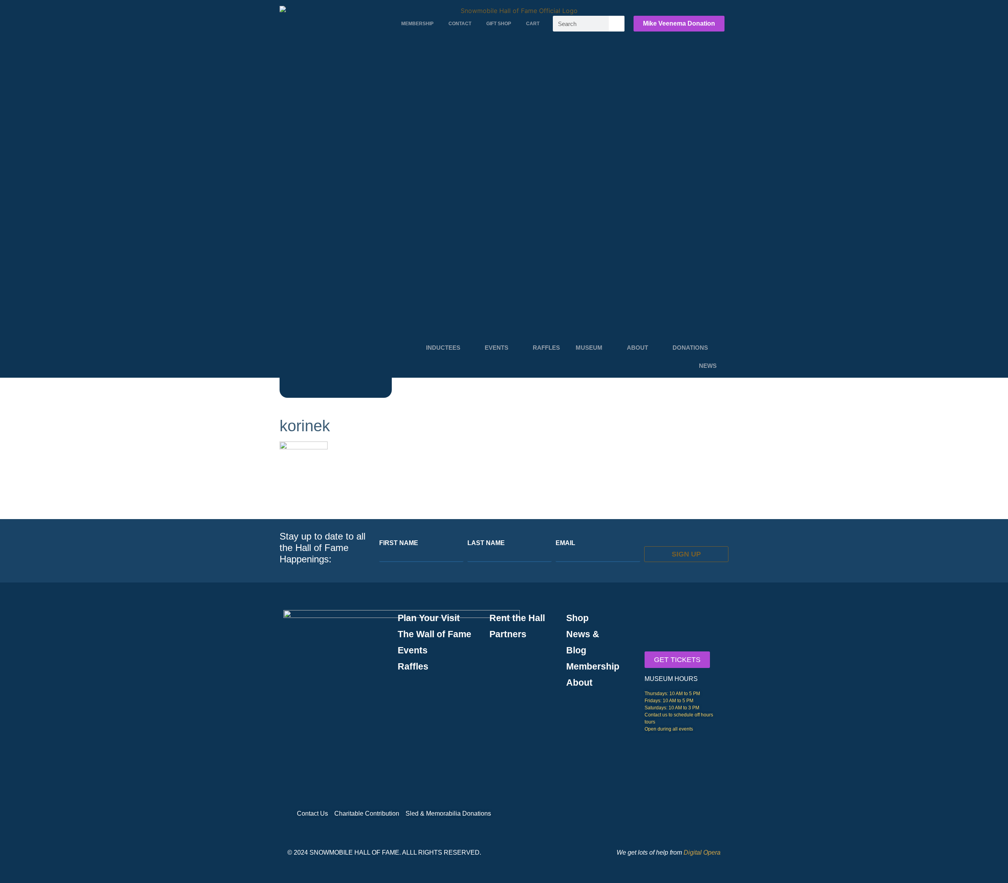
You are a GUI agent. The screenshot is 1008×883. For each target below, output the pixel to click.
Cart (532, 23)
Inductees (443, 347)
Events (496, 347)
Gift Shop (498, 23)
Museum (589, 347)
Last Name (486, 543)
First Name (398, 543)
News (708, 365)
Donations (690, 347)
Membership (417, 23)
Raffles (546, 347)
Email (565, 543)
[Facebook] (701, 814)
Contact (459, 23)
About (637, 347)
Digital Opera (702, 852)
